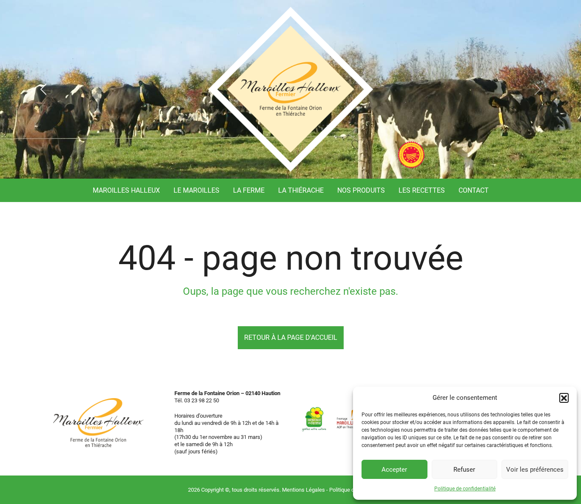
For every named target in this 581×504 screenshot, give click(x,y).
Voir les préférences (535, 469)
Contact (474, 190)
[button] (564, 397)
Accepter (394, 469)
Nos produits (361, 190)
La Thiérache (301, 190)
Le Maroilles (196, 190)
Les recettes (422, 190)
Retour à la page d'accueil (290, 337)
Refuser (464, 469)
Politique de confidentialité (465, 489)
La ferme (249, 190)
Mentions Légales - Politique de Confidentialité (337, 490)
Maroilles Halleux (126, 190)
